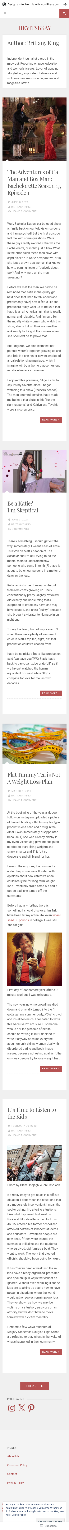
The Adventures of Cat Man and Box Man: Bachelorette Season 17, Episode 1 (34, 182)
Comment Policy (17, 1465)
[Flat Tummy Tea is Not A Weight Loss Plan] (34, 744)
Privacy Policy (15, 1482)
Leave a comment (24, 211)
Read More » (51, 419)
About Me (13, 1456)
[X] (21, 1408)
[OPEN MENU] (5, 13)
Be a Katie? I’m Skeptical (22, 506)
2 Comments (20, 529)
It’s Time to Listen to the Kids (31, 1113)
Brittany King (21, 206)
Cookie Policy (19, 1515)
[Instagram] (11, 1408)
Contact (12, 1474)
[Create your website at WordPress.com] (34, 4)
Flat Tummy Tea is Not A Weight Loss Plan (33, 778)
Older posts (34, 1386)
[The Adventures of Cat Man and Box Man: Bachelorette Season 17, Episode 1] (34, 129)
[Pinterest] (31, 1408)
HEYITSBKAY (34, 28)
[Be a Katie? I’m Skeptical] (34, 471)
